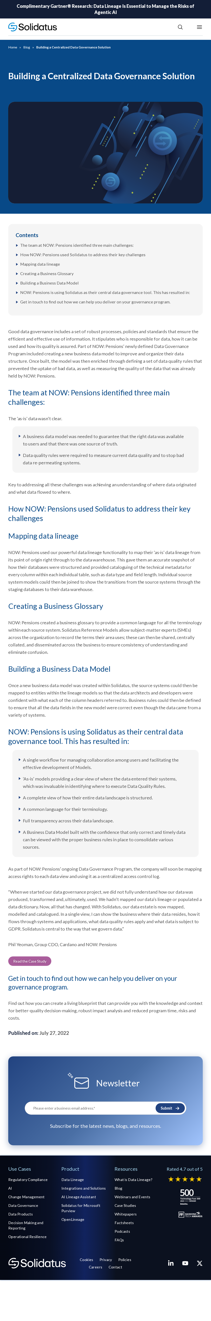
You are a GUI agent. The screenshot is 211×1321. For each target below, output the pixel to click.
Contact (115, 1267)
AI (10, 1188)
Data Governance (23, 1205)
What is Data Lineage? (133, 1179)
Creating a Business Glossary (47, 273)
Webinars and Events (132, 1197)
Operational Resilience (27, 1236)
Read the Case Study (29, 961)
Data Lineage (72, 1179)
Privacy (106, 1259)
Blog (118, 1188)
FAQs (119, 1240)
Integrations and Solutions (83, 1188)
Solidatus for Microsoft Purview (80, 1208)
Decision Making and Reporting (25, 1225)
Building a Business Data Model (49, 282)
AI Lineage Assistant (78, 1197)
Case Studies (125, 1205)
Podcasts (122, 1231)
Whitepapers (126, 1214)
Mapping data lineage (40, 264)
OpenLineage (72, 1219)
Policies (124, 1259)
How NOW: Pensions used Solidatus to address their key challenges (82, 254)
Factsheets (124, 1222)
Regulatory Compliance (28, 1179)
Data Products (20, 1214)
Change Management (26, 1197)
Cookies (86, 1259)
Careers (95, 1267)
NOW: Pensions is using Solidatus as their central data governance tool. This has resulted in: (105, 292)
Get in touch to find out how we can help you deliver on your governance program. (95, 301)
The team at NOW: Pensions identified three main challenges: (77, 245)
